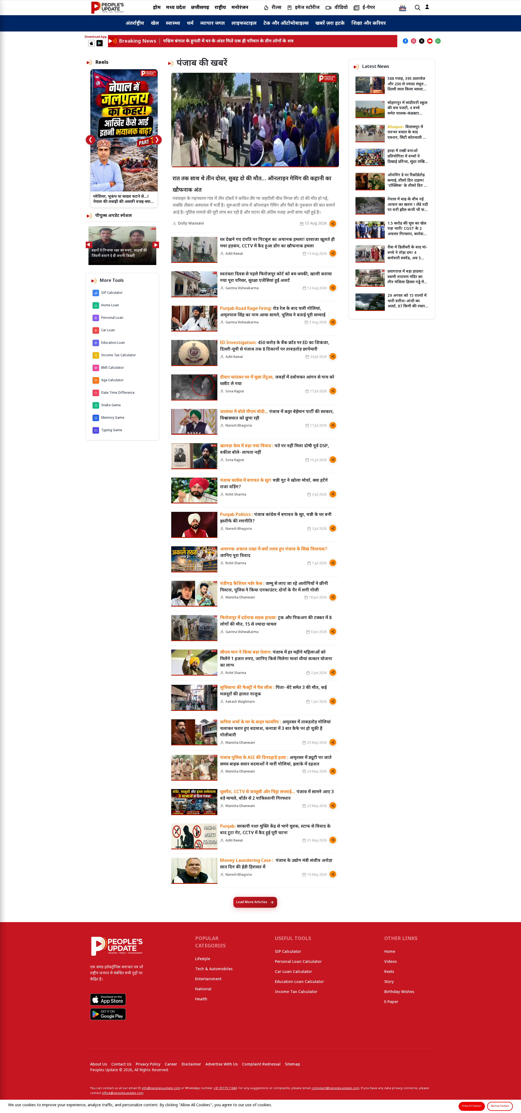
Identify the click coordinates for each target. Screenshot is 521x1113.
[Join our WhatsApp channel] (438, 41)
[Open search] (417, 7)
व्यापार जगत (212, 23)
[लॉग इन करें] (427, 7)
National (203, 989)
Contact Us (121, 1064)
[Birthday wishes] (403, 8)
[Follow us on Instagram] (413, 41)
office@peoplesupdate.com (122, 1093)
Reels (389, 972)
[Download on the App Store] (91, 43)
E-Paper (391, 1002)
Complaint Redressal (261, 1064)
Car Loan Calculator (293, 972)
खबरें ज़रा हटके (330, 23)
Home (389, 951)
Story (389, 982)
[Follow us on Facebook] (405, 41)
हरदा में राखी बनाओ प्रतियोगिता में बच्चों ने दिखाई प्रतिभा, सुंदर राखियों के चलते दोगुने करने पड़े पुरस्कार (407, 162)
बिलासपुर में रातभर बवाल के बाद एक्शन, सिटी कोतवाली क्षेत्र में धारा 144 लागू (407, 135)
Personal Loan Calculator (298, 961)
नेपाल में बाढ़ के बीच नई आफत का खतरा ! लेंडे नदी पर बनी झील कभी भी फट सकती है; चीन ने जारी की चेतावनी (407, 210)
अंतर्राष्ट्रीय (135, 23)
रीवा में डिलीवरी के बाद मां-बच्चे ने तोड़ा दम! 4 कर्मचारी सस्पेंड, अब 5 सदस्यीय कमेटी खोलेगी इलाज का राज (407, 258)
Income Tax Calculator (296, 992)
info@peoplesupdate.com (161, 1088)
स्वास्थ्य (173, 23)
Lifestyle (202, 959)
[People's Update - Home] (107, 7)
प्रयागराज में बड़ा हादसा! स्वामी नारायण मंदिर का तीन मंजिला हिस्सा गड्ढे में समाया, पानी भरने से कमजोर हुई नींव (405, 282)
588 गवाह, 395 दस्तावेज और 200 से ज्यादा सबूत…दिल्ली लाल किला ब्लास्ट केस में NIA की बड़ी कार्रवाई (407, 89)
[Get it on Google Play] (99, 43)
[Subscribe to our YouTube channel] (430, 41)
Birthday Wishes (399, 992)
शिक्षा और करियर (368, 23)
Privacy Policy (148, 1064)
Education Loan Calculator (299, 982)
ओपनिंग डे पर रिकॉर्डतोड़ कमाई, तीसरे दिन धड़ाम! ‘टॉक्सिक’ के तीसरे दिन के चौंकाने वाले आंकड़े (407, 183)
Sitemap (292, 1064)
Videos (390, 961)
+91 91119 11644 (225, 1088)
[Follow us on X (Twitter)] (421, 41)
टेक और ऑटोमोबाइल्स (286, 23)
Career (171, 1064)
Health (201, 999)
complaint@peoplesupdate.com (335, 1088)
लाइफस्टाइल (244, 23)
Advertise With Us (221, 1064)
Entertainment (208, 979)
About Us (98, 1064)
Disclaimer (191, 1064)
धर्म (190, 23)
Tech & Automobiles (214, 969)
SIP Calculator (288, 951)
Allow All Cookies (472, 1106)
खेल (155, 23)
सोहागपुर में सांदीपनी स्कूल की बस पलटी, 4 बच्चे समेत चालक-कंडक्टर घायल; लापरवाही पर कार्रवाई (407, 113)
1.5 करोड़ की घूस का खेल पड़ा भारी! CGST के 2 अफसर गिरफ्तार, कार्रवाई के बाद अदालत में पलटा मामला (406, 234)
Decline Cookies (500, 1106)
